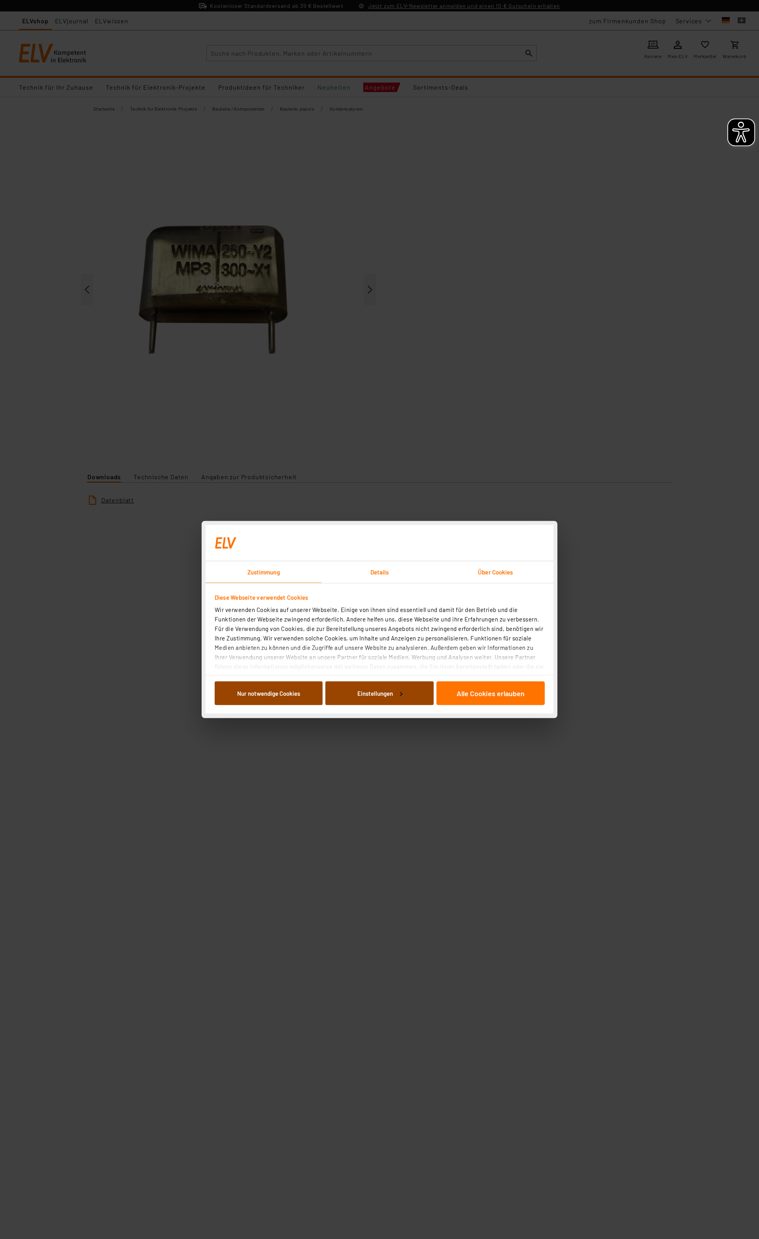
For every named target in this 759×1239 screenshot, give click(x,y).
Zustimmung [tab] (263, 572)
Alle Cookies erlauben (491, 693)
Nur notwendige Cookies (268, 693)
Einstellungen (375, 693)
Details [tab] (379, 572)
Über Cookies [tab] (495, 572)
